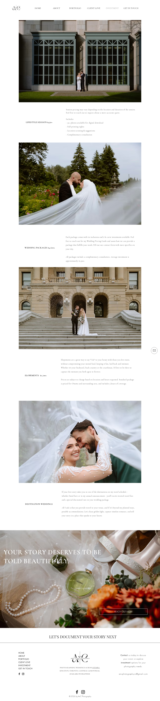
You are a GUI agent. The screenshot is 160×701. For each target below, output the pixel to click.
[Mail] (154, 350)
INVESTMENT (24, 665)
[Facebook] (19, 673)
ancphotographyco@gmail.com (133, 674)
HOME (21, 653)
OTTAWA (96, 668)
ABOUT (21, 656)
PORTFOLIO (23, 659)
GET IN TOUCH (25, 668)
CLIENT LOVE (24, 662)
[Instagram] (23, 673)
